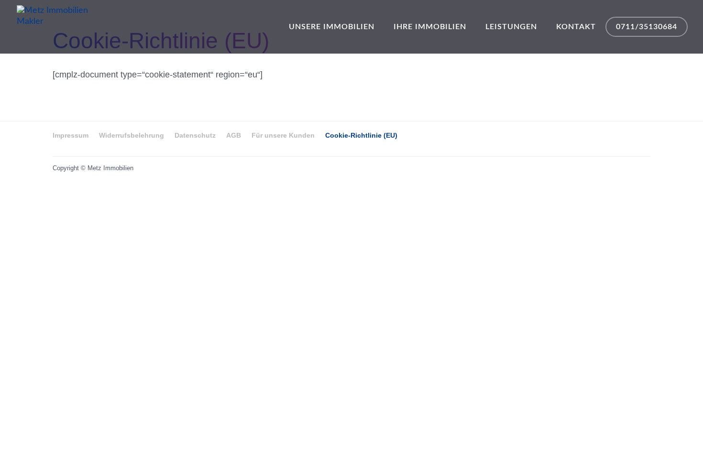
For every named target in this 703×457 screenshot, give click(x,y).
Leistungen (511, 27)
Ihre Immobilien (430, 27)
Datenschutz (195, 135)
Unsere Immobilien (331, 27)
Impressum (70, 135)
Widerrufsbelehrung (131, 135)
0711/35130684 (646, 27)
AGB (233, 135)
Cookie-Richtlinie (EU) (361, 135)
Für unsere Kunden (283, 135)
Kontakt (576, 27)
